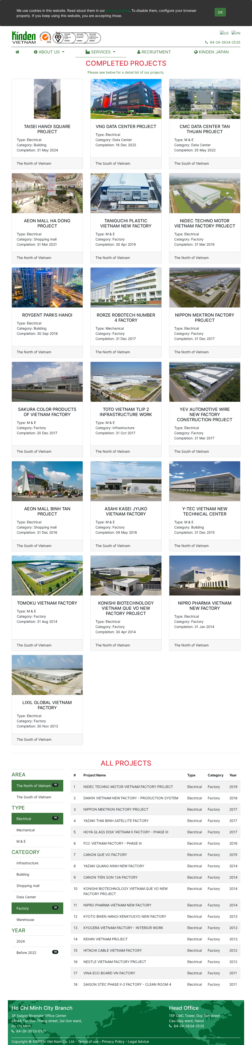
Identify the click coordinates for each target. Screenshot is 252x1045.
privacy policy (117, 10)
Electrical (36, 818)
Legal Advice (138, 1041)
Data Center (26, 897)
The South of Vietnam (33, 797)
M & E (21, 841)
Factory (36, 908)
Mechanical (25, 830)
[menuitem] (17, 52)
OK (220, 12)
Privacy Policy (113, 1041)
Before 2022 (36, 952)
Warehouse (25, 919)
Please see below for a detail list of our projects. (126, 72)
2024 (20, 941)
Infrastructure (27, 863)
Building (22, 874)
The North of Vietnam (36, 785)
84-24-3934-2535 (224, 42)
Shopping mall (27, 886)
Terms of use (88, 1041)
